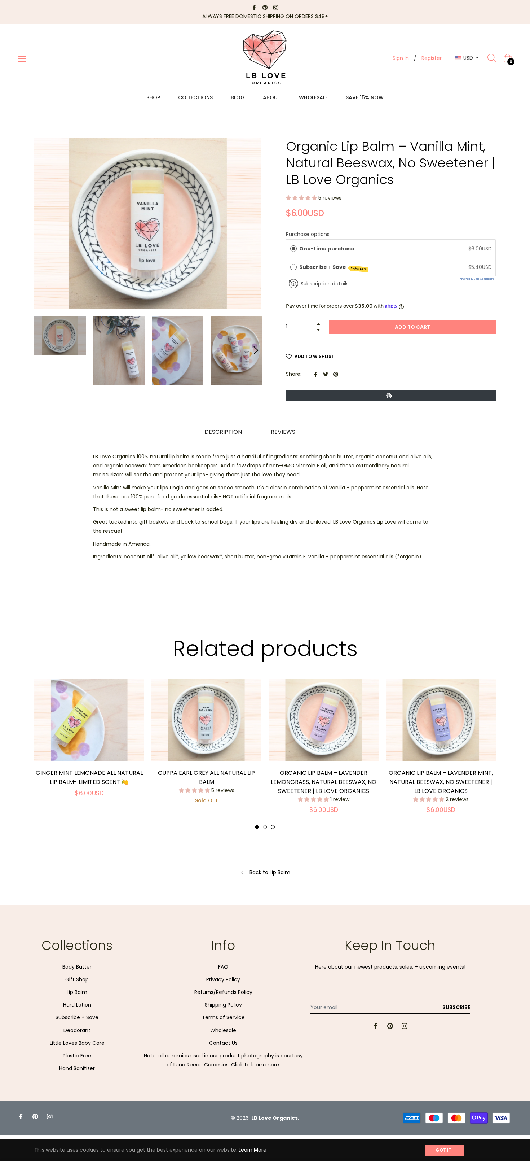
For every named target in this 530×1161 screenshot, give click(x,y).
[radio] (293, 249)
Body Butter (77, 966)
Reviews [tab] (284, 432)
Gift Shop (77, 979)
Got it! (444, 1150)
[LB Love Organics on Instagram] (275, 7)
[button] (302, 197)
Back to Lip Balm (269, 872)
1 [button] (257, 827)
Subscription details (325, 283)
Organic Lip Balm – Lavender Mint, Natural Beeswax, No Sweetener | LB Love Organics (441, 782)
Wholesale (223, 1030)
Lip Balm (77, 992)
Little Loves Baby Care (77, 1043)
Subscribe (456, 1007)
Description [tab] (223, 432)
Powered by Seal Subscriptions (477, 278)
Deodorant (76, 1030)
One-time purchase (326, 248)
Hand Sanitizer (77, 1068)
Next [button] (256, 350)
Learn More (252, 1149)
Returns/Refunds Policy (223, 992)
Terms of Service (223, 1017)
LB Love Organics (274, 1118)
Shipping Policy (223, 1004)
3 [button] (273, 827)
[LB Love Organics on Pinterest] (265, 7)
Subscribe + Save (333, 267)
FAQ (223, 966)
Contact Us (223, 1043)
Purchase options (308, 234)
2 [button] (265, 827)
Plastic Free (77, 1055)
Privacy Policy (223, 979)
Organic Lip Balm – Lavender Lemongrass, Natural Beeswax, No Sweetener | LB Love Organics (323, 782)
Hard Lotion (77, 1004)
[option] (89, 746)
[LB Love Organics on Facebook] (254, 7)
